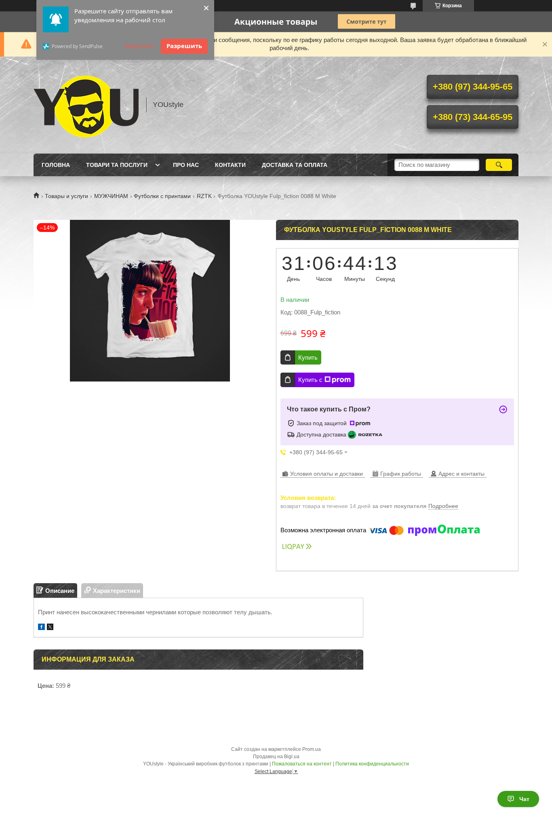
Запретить (139, 46)
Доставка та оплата (294, 165)
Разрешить (184, 46)
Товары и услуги (66, 196)
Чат (524, 799)
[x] (50, 627)
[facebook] (41, 627)
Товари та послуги (116, 165)
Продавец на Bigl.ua (276, 756)
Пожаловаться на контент (302, 764)
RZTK (204, 196)
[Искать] (499, 165)
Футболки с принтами (162, 196)
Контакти (230, 165)
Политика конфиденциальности (372, 764)
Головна (56, 165)
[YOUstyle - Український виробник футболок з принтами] (86, 105)
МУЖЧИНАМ (111, 196)
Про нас (186, 165)
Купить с (310, 379)
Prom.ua (311, 749)
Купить (308, 357)
